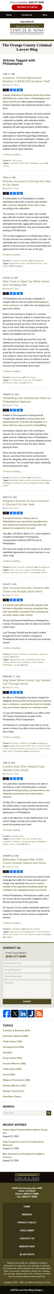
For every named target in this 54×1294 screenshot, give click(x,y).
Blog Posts (27, 1254)
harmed (31, 934)
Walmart (42, 483)
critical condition (9, 749)
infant (34, 662)
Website (27, 1214)
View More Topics (12, 1096)
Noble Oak (23, 163)
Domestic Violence (19, 478)
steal (20, 383)
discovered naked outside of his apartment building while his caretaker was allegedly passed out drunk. (25, 886)
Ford (25, 380)
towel (26, 665)
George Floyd (36, 839)
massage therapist (28, 842)
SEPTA (26, 572)
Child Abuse (34, 654)
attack (12, 570)
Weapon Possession (16, 1080)
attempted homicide (34, 263)
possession (7, 383)
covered (13, 662)
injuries (27, 570)
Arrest (13, 567)
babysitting (14, 932)
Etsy (24, 839)
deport (18, 839)
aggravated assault (17, 263)
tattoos (27, 844)
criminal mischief (43, 746)
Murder (16, 657)
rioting (18, 844)
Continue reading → (13, 154)
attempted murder (33, 660)
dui (36, 749)
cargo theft (14, 163)
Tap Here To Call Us (27, 7)
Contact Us (27, 15)
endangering (46, 480)
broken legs (30, 746)
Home (9, 15)
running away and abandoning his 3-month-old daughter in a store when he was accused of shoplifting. (25, 421)
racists (12, 844)
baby (21, 480)
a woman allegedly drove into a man (26, 205)
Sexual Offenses (14, 1063)
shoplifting (34, 483)
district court (8, 934)
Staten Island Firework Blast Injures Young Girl (25, 1131)
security (6, 166)
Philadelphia (34, 163)
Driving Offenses (14, 1085)
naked (38, 934)
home (41, 749)
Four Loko (23, 934)
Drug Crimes (17, 377)
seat (20, 572)
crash (45, 263)
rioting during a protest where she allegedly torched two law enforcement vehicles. (26, 793)
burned (12, 839)
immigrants (7, 842)
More (45, 15)
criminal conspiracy (32, 480)
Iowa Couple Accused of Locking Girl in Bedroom (23, 1143)
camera (6, 662)
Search (48, 1113)
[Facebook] (7, 1013)
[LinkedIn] (23, 1013)
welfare (5, 486)
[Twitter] (15, 1013)
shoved (33, 572)
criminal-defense (42, 932)
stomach (43, 572)
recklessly (18, 483)
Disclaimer (27, 1230)
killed (5, 751)
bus (17, 570)
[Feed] (39, 1013)
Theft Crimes (17, 161)
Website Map (27, 1246)
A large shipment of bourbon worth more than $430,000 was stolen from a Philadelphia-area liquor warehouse (27, 98)
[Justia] (31, 1013)
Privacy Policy (27, 1222)
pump (15, 383)
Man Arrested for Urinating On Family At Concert (23, 1155)
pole (43, 570)
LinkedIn (16, 842)
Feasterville (17, 380)
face (21, 570)
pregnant (6, 572)
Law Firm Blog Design (26, 1290)
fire (28, 839)
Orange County (13, 1091)
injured (40, 662)
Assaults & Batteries (19, 261)
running (26, 483)
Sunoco (29, 383)
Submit (27, 1001)
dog (27, 749)
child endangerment (27, 932)
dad (18, 662)
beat (43, 660)
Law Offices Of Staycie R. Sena (37, 1282)
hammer (6, 266)
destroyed (21, 749)
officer (10, 751)
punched (14, 572)
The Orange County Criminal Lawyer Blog (27, 28)
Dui (30, 743)
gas (29, 380)
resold (42, 163)
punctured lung (33, 751)
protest (5, 844)
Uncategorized (38, 261)
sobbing (9, 937)
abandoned (14, 480)
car (11, 380)
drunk (32, 749)
